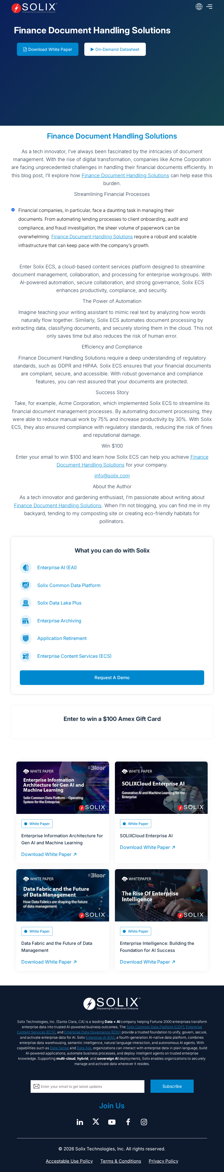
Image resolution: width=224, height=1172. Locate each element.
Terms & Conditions (120, 1161)
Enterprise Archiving (59, 621)
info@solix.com (112, 476)
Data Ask (84, 1048)
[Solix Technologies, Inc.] (51, 8)
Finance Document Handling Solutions (125, 175)
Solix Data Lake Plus (59, 603)
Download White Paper (50, 49)
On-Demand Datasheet (117, 49)
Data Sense (59, 1048)
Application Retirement (62, 638)
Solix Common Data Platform (69, 585)
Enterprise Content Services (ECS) (74, 656)
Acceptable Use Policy (69, 1161)
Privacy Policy (163, 1161)
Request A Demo (112, 677)
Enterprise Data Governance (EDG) (92, 1032)
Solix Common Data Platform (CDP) (155, 1027)
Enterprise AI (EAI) (57, 567)
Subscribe (172, 1086)
